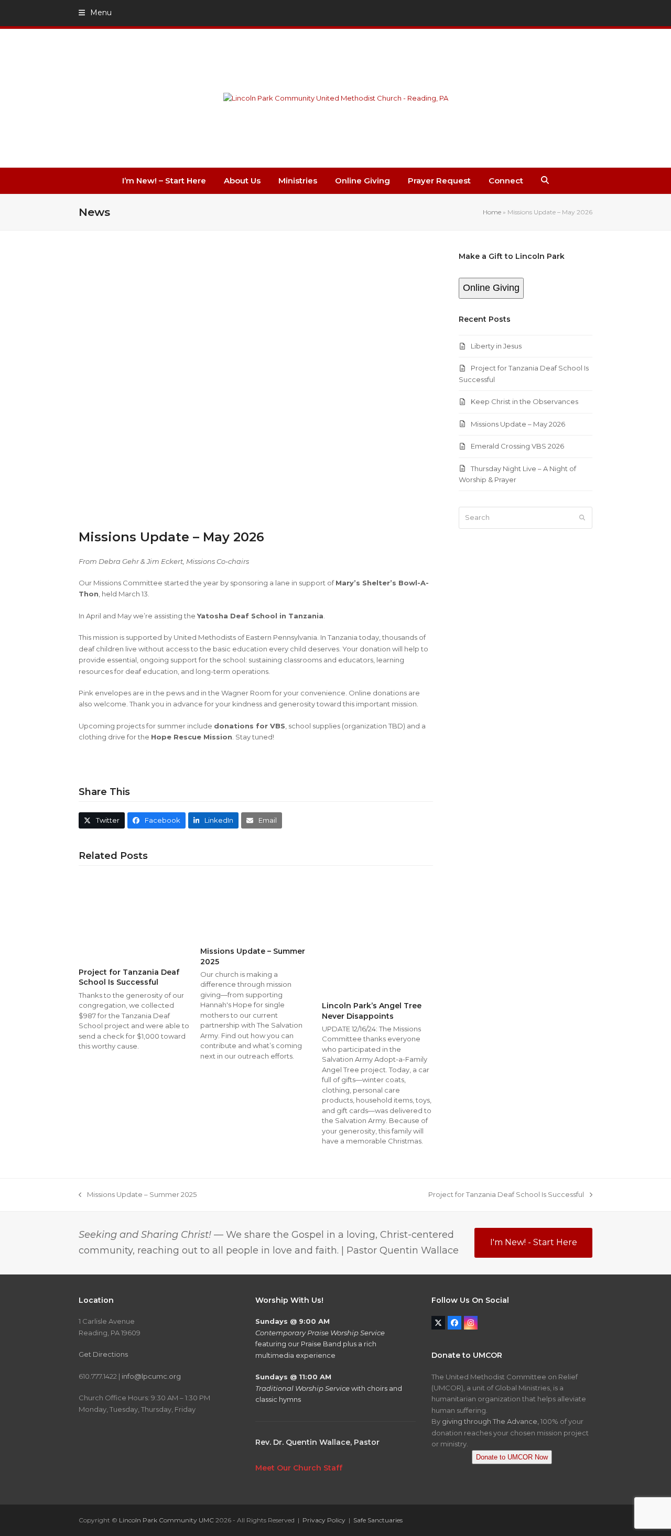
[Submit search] (582, 518)
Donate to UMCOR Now (512, 1457)
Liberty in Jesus (496, 346)
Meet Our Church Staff (298, 1468)
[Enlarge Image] (256, 383)
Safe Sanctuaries (378, 1520)
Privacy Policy (323, 1520)
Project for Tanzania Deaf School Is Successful (129, 977)
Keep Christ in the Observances (524, 401)
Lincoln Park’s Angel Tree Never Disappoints (371, 1010)
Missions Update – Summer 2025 (138, 1195)
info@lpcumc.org (151, 1376)
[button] (95, 12)
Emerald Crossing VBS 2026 (517, 446)
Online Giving (491, 287)
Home (492, 212)
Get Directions (103, 1354)
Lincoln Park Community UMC (166, 1520)
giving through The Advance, (490, 1421)
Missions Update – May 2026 (518, 424)
